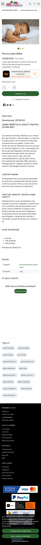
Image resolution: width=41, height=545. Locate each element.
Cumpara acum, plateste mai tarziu (20, 74)
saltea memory (8, 382)
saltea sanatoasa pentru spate (13, 395)
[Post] (8, 105)
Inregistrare (5, 470)
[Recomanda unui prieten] (13, 105)
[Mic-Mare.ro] (15, 4)
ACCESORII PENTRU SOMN (9, 10)
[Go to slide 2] (20, 48)
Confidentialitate (7, 417)
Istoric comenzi (6, 475)
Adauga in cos (20, 94)
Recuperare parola (8, 473)
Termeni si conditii (7, 414)
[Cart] (38, 4)
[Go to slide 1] (18, 49)
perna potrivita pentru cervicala (14, 362)
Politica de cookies (22, 521)
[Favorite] (34, 4)
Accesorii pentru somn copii (28, 10)
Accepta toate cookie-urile (21, 531)
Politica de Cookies (8, 420)
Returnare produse (8, 441)
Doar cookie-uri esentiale (20, 536)
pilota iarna (23, 368)
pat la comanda (8, 348)
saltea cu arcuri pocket (28, 375)
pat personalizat (23, 348)
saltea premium (26, 389)
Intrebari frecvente (8, 452)
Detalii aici (35, 74)
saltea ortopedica (24, 382)
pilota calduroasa (9, 368)
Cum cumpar (6, 429)
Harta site (5, 455)
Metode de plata (7, 435)
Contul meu (5, 467)
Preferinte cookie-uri (20, 541)
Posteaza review (20, 291)
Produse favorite (7, 478)
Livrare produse (7, 438)
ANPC (3, 458)
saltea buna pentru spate (11, 375)
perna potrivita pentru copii (30, 362)
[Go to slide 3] (23, 48)
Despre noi (5, 411)
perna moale (21, 355)
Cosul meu (5, 432)
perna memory (8, 355)
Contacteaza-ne (7, 449)
